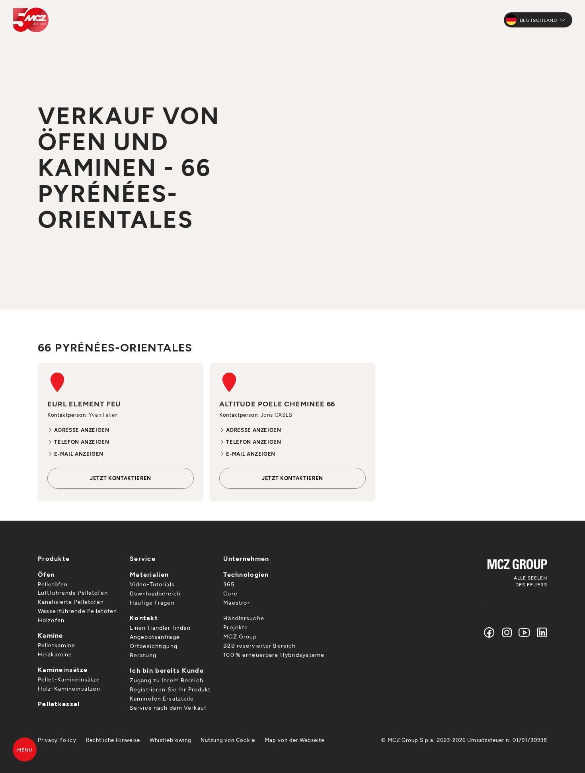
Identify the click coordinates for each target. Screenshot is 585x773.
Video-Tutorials (152, 584)
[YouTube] (524, 632)
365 (228, 584)
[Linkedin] (540, 632)
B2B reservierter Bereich (259, 645)
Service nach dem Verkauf (168, 707)
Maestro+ (237, 602)
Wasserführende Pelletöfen (77, 610)
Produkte (54, 558)
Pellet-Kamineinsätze (69, 679)
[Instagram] (507, 632)
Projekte (235, 627)
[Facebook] (489, 632)
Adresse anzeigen (81, 430)
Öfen (46, 574)
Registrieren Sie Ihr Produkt (170, 689)
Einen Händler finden (160, 627)
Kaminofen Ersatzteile (162, 698)
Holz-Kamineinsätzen (69, 688)
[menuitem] (57, 740)
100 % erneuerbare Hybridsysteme (273, 654)
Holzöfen (51, 620)
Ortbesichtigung (153, 645)
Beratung (143, 655)
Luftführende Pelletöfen (73, 592)
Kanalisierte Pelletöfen (71, 601)
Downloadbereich (155, 593)
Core (230, 593)
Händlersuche (243, 618)
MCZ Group (240, 636)
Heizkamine (55, 654)
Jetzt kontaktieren (120, 478)
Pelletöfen (53, 584)
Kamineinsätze (63, 669)
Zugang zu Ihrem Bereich (166, 680)
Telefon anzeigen (81, 442)
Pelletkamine (56, 645)
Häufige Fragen (152, 602)
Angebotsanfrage (155, 636)
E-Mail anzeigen (78, 454)
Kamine (50, 635)
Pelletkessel (59, 703)
